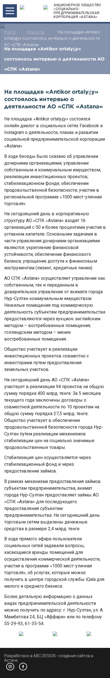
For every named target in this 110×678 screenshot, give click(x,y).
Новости (35, 32)
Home (10, 32)
